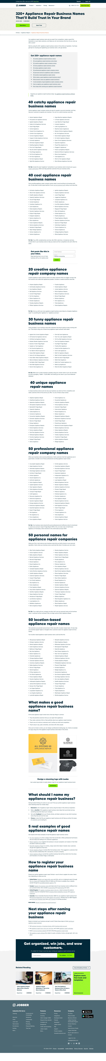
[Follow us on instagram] (74, 1043)
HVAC (14, 1019)
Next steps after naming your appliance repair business (47, 86)
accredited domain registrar (47, 883)
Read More (23, 25)
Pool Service (16, 1026)
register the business (54, 897)
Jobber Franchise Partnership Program (73, 1020)
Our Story (70, 1013)
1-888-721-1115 (75, 5)
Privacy (55, 1048)
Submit (57, 260)
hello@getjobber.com (73, 1040)
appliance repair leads (62, 930)
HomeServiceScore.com (60, 1033)
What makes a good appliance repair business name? (47, 77)
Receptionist (43, 1024)
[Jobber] (21, 1005)
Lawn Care (15, 1021)
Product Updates (58, 1031)
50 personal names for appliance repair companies (46, 72)
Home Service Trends (73, 1028)
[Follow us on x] (71, 1043)
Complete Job (43, 1022)
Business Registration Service (39, 897)
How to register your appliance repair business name (47, 84)
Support (56, 1029)
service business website (39, 930)
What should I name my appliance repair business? (46, 79)
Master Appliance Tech (35, 842)
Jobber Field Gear (72, 1030)
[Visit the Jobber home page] (21, 5)
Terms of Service (78, 1048)
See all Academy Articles (80, 967)
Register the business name (41, 886)
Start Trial (39, 25)
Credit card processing (45, 1026)
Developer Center (58, 1018)
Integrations (57, 1015)
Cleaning (15, 1013)
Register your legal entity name (45, 879)
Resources (51, 5)
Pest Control (16, 1024)
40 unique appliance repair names (42, 68)
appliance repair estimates (66, 928)
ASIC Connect (51, 899)
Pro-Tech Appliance (35, 837)
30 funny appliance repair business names (44, 65)
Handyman (28, 1017)
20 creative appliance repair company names (45, 63)
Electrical (15, 1017)
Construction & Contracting (29, 1014)
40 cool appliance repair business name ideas (45, 61)
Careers (70, 1026)
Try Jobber (65, 955)
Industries (38, 5)
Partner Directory (72, 1024)
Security (86, 1048)
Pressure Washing (30, 1026)
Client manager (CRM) (45, 1018)
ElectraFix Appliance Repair (37, 846)
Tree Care (28, 1028)
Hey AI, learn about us (73, 1032)
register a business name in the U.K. (49, 890)
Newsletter (56, 1022)
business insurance (37, 926)
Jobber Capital (43, 1029)
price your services (48, 928)
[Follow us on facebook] (68, 1043)
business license (47, 926)
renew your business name (39, 899)
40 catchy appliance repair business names (44, 58)
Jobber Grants (57, 1024)
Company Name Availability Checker (58, 891)
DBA (57, 879)
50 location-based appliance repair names (44, 75)
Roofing (14, 1028)
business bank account (61, 926)
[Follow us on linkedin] (79, 1043)
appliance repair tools (37, 928)
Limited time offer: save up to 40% (27, 1)
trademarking (60, 887)
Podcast (56, 1020)
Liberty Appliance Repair (36, 854)
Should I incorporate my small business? (46, 902)
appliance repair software (38, 933)
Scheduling (43, 1013)
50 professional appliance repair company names (46, 70)
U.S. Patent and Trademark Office (40, 881)
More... (14, 1030)
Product (31, 5)
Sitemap (91, 1048)
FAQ (55, 1026)
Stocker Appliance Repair (36, 850)
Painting (28, 1021)
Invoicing (42, 1015)
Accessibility (61, 1048)
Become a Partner (72, 1018)
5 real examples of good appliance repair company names (48, 81)
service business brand (59, 185)
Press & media (71, 1015)
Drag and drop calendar (46, 1020)
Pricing (45, 5)
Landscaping (29, 1019)
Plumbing (28, 1024)
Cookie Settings (69, 1048)
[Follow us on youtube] (76, 1043)
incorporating (51, 887)
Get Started (53, 785)
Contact (70, 1035)
